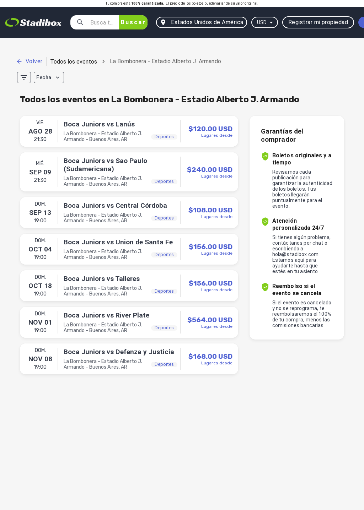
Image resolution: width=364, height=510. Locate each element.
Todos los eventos (73, 61)
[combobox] (101, 22)
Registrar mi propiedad (318, 22)
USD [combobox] (262, 22)
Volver (34, 61)
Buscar (133, 22)
